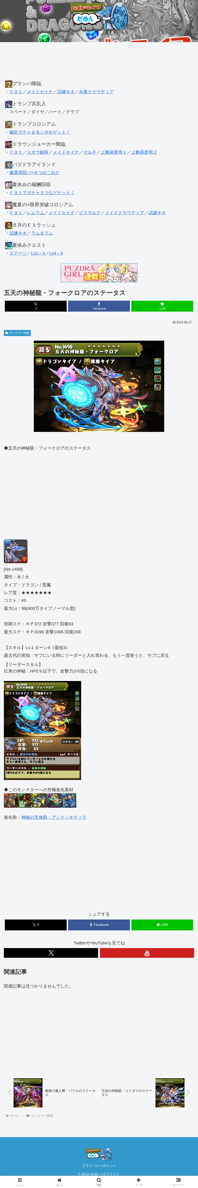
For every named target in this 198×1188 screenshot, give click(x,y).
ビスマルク (90, 212)
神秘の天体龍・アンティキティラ (53, 817)
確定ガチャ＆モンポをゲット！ (39, 132)
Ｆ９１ (15, 91)
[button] (183, 833)
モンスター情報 (19, 333)
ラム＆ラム (42, 233)
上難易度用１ (114, 152)
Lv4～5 (56, 253)
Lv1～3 (38, 253)
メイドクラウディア (124, 212)
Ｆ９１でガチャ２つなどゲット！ (42, 192)
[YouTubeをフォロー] (147, 953)
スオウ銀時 (38, 152)
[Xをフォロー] (51, 953)
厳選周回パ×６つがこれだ (34, 172)
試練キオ (66, 91)
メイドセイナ (40, 91)
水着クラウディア (96, 91)
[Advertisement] (99, 64)
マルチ (89, 152)
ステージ (18, 253)
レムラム (35, 212)
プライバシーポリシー (99, 1166)
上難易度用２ (144, 152)
